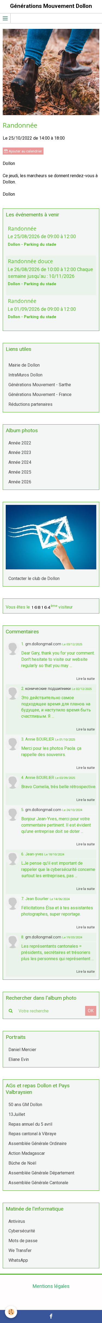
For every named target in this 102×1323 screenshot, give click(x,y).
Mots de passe (23, 1240)
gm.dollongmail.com (43, 644)
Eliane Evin (18, 1059)
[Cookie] (11, 1312)
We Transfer (20, 1250)
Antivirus (16, 1221)
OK (91, 1010)
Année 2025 (19, 472)
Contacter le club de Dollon (34, 578)
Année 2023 (19, 452)
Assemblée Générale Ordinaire (37, 1143)
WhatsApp (18, 1260)
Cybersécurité (21, 1230)
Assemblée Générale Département (41, 1172)
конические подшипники (48, 688)
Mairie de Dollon (24, 365)
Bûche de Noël (22, 1163)
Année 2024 (19, 462)
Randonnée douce (30, 261)
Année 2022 (19, 443)
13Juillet (16, 1114)
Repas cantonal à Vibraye (32, 1133)
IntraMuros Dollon (25, 374)
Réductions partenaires (30, 404)
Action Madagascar (26, 1153)
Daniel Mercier (22, 1049)
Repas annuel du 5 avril (30, 1124)
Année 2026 (19, 481)
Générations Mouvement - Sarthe (39, 384)
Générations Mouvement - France (40, 394)
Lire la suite (85, 678)
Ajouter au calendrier (25, 151)
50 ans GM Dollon (25, 1104)
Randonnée (22, 228)
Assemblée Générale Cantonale (38, 1182)
